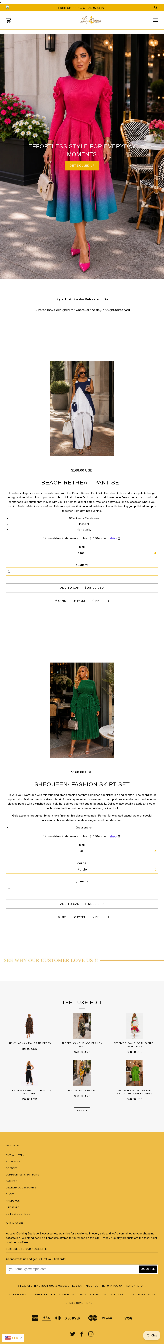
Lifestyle (12, 1207)
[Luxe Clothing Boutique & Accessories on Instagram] (91, 1335)
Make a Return (136, 1286)
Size (82, 547)
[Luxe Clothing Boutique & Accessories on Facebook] (82, 1335)
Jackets (11, 1181)
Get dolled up (82, 165)
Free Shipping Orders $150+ (82, 7)
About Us (92, 1286)
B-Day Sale (13, 1161)
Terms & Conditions (78, 1303)
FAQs (83, 1294)
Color (82, 863)
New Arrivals (15, 1155)
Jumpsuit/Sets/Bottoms (22, 1174)
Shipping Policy (20, 1294)
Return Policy (112, 1286)
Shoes (10, 1194)
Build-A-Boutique (18, 1214)
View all (82, 1110)
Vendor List (67, 1294)
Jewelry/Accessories (21, 1187)
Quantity (82, 565)
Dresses (12, 1168)
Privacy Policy (45, 1294)
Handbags (13, 1201)
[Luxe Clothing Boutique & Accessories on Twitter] (72, 1335)
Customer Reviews (142, 1294)
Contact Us (98, 1294)
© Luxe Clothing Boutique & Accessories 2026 (50, 1286)
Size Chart (117, 1294)
